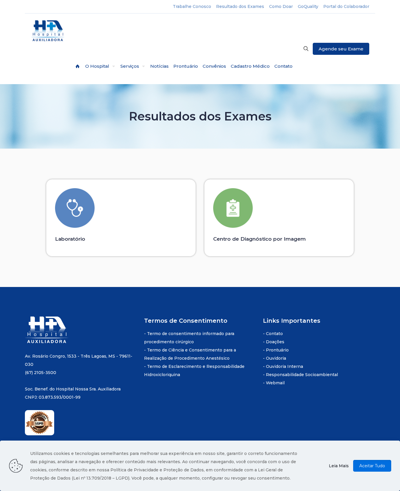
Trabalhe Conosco (192, 6)
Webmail (275, 382)
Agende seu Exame (341, 49)
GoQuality (308, 6)
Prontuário (277, 350)
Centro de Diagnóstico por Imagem (259, 239)
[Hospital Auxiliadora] (48, 31)
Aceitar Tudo (372, 465)
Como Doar (281, 6)
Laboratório (70, 239)
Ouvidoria (276, 358)
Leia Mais (339, 465)
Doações (275, 341)
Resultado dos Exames (240, 6)
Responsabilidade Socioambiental (302, 374)
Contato (274, 333)
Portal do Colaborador (346, 6)
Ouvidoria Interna (284, 366)
